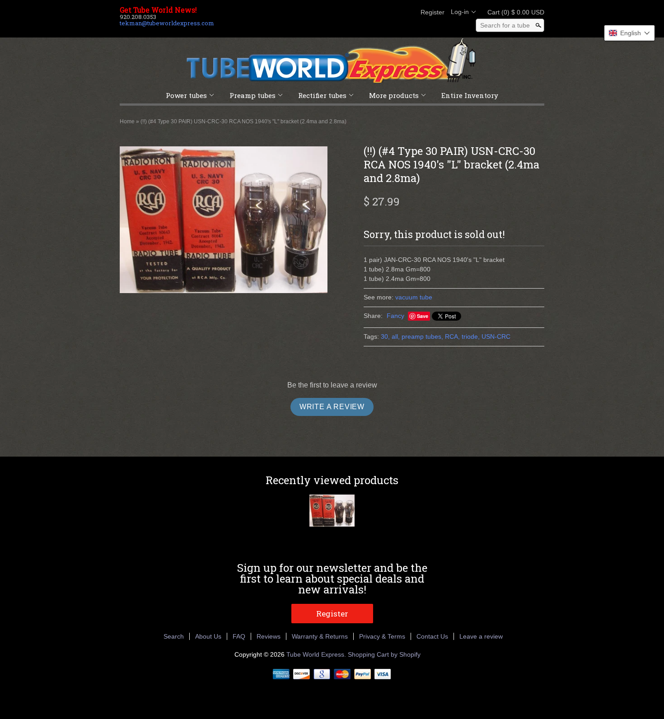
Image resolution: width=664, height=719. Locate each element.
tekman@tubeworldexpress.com (167, 23)
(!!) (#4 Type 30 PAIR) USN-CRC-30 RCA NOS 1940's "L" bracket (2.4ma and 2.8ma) (243, 121)
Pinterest (391, 12)
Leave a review (481, 636)
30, (385, 336)
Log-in (460, 11)
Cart (513, 12)
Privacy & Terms (382, 636)
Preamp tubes (252, 95)
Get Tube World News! (158, 9)
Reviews (269, 636)
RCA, (452, 336)
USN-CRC (496, 336)
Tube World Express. (317, 654)
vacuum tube (413, 297)
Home (127, 121)
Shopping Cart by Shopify (384, 654)
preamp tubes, (422, 336)
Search (174, 636)
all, (396, 336)
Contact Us (432, 636)
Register (432, 12)
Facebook (361, 12)
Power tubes (186, 95)
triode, (471, 336)
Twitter (376, 12)
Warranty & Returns (320, 636)
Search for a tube (505, 25)
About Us (208, 636)
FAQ (239, 636)
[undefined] (223, 220)
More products (394, 95)
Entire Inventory (469, 95)
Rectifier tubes (322, 95)
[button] (629, 33)
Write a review (332, 407)
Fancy (395, 315)
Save (422, 316)
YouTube (407, 12)
